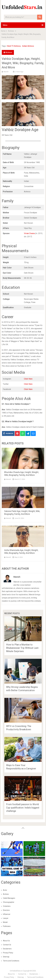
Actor (5, 890)
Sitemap (6, 957)
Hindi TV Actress (14, 46)
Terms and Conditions (11, 961)
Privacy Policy (8, 953)
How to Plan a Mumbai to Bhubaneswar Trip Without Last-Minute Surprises (22, 648)
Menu (5, 25)
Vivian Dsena (29, 233)
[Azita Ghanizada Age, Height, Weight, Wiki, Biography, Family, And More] (23, 536)
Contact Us (7, 945)
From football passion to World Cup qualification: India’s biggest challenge (22, 807)
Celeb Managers (9, 898)
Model (5, 922)
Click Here (28, 379)
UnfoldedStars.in (16, 971)
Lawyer (5, 918)
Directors (6, 910)
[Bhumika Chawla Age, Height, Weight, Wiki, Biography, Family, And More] (23, 458)
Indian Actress (28, 46)
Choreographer (8, 902)
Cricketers (6, 906)
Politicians (6, 926)
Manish (6, 72)
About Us (6, 941)
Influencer (6, 914)
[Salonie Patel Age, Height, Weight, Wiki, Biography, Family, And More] (23, 497)
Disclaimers (7, 949)
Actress (9, 52)
